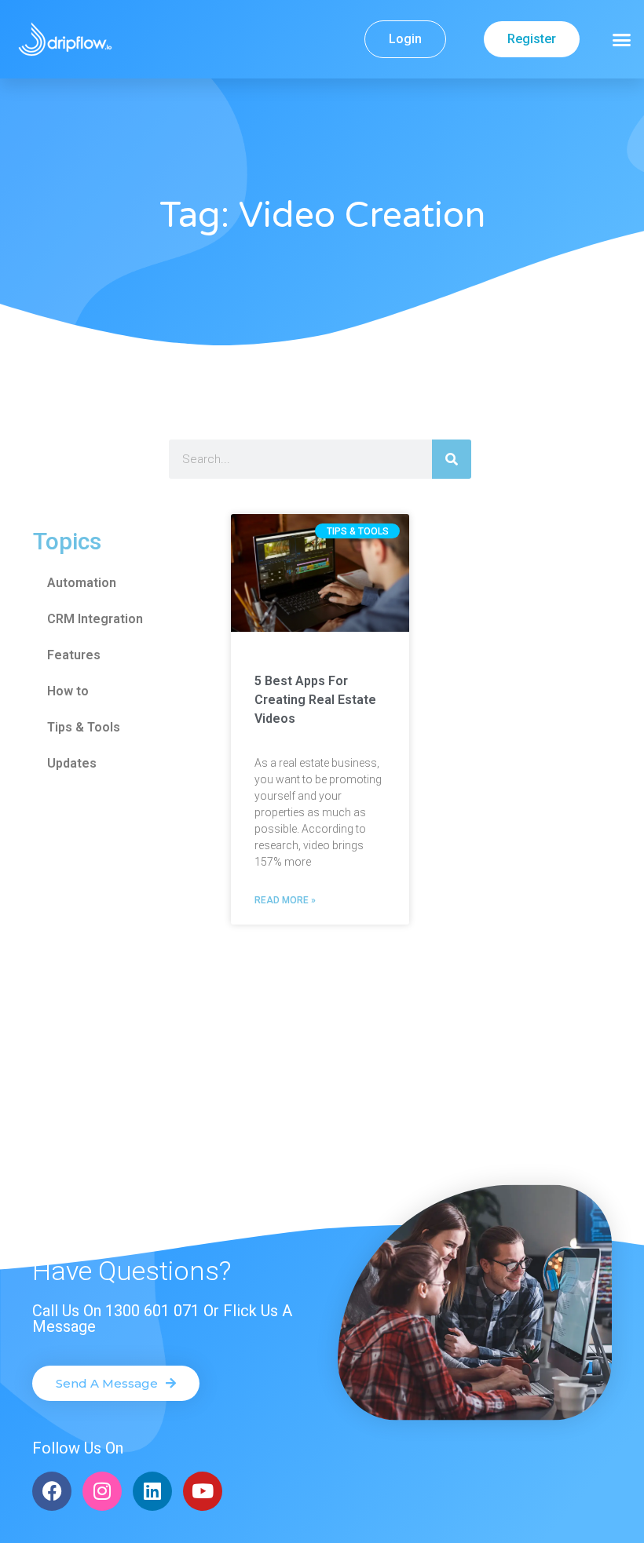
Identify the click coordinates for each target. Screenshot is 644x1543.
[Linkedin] (152, 1491)
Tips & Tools (83, 727)
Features (74, 654)
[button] (622, 39)
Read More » (285, 900)
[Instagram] (102, 1491)
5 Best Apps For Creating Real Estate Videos (315, 699)
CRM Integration (95, 618)
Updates (72, 763)
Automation (81, 582)
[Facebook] (51, 1491)
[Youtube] (202, 1491)
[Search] (451, 459)
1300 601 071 (152, 1310)
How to (68, 691)
